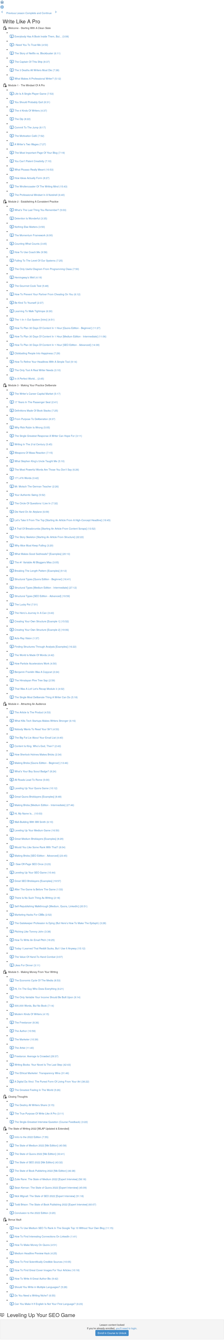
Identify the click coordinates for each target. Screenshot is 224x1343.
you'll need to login (126, 1328)
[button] (2, 3)
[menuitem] (2, 8)
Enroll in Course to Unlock (112, 1333)
